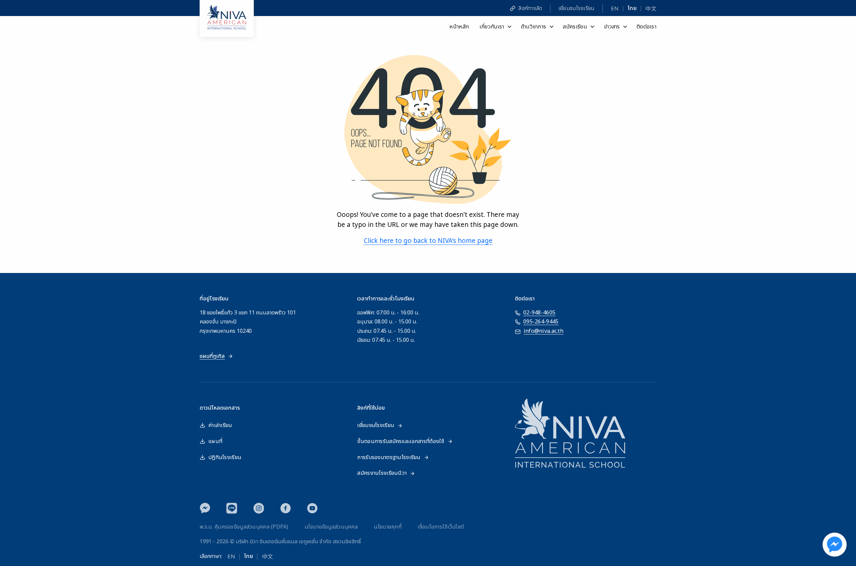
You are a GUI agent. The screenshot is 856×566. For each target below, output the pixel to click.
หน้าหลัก (459, 26)
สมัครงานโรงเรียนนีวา (382, 473)
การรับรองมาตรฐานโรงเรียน (388, 457)
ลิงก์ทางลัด (530, 8)
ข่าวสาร (612, 26)
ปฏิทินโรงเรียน (224, 457)
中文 (650, 8)
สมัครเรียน (575, 26)
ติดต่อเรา (646, 26)
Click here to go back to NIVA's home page (428, 241)
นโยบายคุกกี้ (388, 527)
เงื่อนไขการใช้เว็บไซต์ (441, 527)
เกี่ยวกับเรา (491, 26)
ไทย (632, 8)
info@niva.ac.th (543, 331)
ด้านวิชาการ (533, 26)
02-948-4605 (539, 313)
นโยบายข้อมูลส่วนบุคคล (331, 527)
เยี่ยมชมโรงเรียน (576, 8)
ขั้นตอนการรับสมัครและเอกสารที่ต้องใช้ (400, 441)
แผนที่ (215, 441)
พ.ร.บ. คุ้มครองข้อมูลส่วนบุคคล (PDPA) (244, 527)
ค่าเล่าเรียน (220, 425)
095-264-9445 (540, 322)
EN (615, 8)
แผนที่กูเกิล (212, 356)
